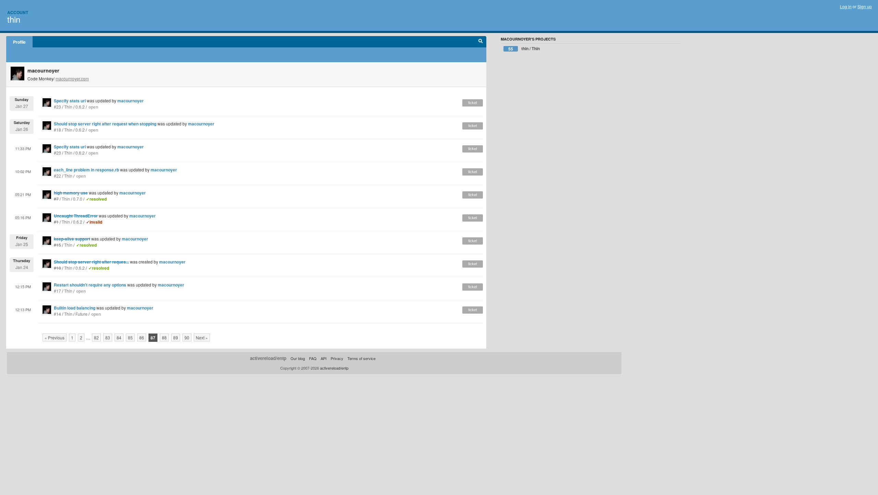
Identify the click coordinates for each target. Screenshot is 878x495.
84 (119, 337)
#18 (57, 130)
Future (81, 314)
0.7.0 (77, 199)
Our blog (297, 358)
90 (187, 337)
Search (480, 42)
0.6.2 (80, 107)
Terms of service (361, 358)
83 (107, 337)
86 (141, 337)
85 (130, 337)
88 (164, 337)
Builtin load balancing (74, 308)
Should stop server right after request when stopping (105, 124)
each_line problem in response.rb (86, 170)
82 (96, 337)
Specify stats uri (70, 101)
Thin (68, 107)
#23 (57, 107)
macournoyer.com (72, 78)
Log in (846, 6)
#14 (57, 314)
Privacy (337, 358)
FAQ (313, 358)
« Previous (54, 337)
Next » (202, 337)
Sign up (864, 6)
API (324, 358)
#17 (57, 291)
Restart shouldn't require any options (90, 285)
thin (13, 19)
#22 (57, 176)
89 (175, 337)
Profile (19, 42)
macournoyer (130, 101)
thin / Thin (524, 48)
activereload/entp (268, 358)
